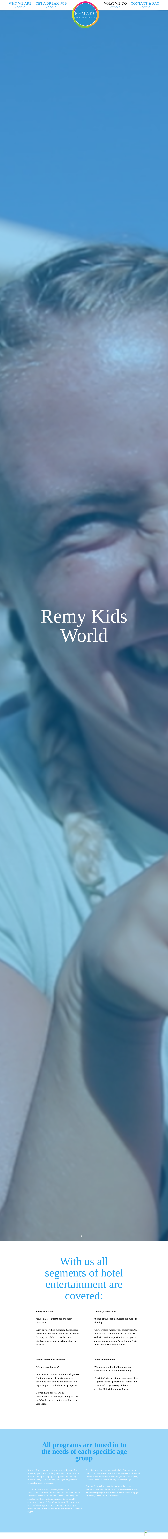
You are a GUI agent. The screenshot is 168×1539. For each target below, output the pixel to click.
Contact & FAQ (145, 3)
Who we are (20, 3)
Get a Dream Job (51, 3)
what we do (115, 3)
